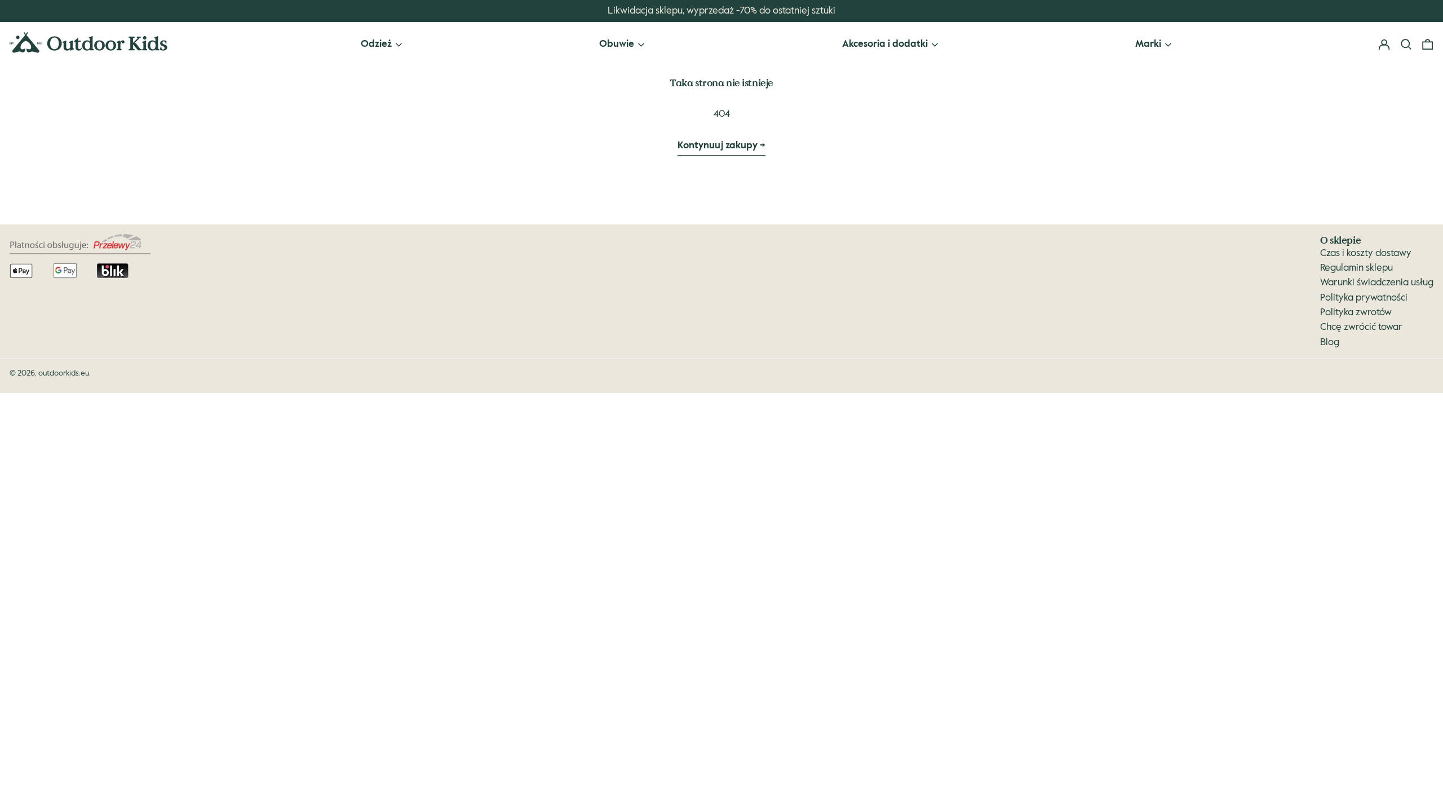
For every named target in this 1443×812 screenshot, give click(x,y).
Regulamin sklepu (1356, 268)
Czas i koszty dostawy (1365, 253)
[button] (1427, 45)
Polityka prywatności (1363, 298)
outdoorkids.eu (63, 373)
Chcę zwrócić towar (1361, 327)
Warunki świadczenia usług (1376, 283)
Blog (1329, 342)
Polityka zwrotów (1356, 312)
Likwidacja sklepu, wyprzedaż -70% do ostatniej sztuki (721, 11)
